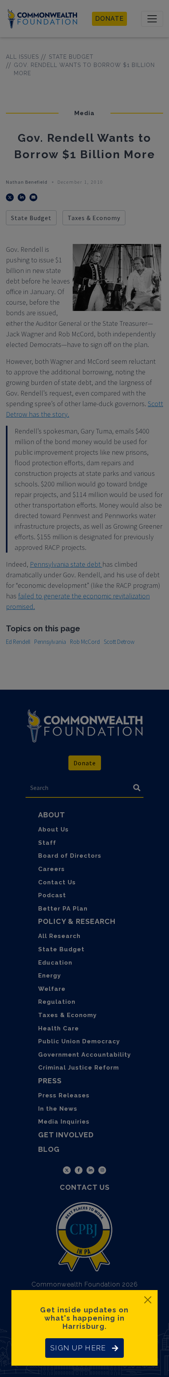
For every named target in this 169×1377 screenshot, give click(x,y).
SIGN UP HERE (78, 1348)
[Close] (147, 1300)
